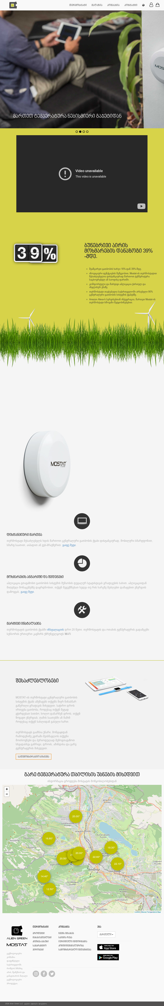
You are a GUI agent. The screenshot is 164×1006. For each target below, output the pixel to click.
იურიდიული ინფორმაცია (72, 941)
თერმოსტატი (78, 5)
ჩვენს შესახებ (66, 933)
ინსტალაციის (55, 630)
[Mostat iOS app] (108, 953)
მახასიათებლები (42, 937)
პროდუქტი (39, 933)
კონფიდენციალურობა (71, 946)
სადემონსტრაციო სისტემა (33, 757)
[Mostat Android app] (108, 962)
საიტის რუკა (65, 937)
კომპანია (113, 5)
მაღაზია (97, 5)
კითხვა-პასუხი (41, 941)
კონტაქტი (130, 5)
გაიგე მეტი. (69, 545)
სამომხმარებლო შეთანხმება (74, 950)
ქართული (105, 934)
